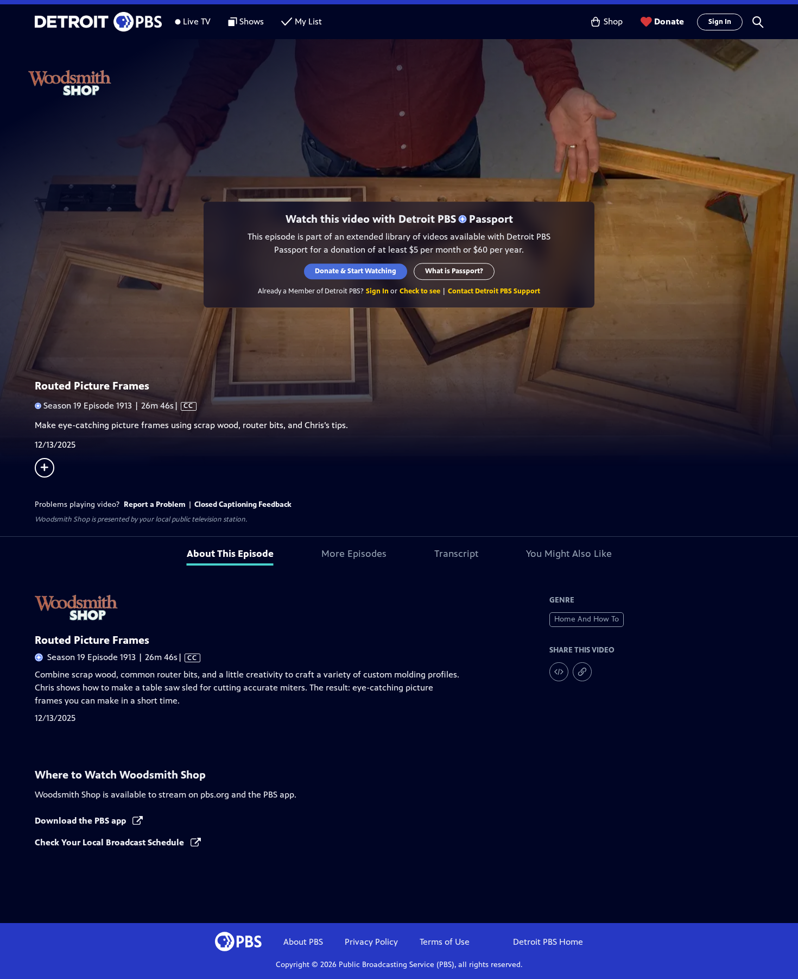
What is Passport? (454, 271)
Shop (613, 21)
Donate (669, 21)
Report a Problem (155, 504)
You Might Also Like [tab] (569, 554)
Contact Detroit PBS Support (494, 291)
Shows (251, 21)
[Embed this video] (558, 671)
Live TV (197, 21)
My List (308, 21)
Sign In (719, 21)
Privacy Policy (371, 942)
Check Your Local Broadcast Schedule (110, 842)
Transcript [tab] (456, 554)
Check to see (420, 291)
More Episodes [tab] (354, 554)
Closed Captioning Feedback (243, 504)
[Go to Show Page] (413, 83)
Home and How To (586, 619)
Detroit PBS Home (548, 942)
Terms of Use (445, 942)
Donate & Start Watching (355, 271)
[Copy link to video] (582, 671)
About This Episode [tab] (230, 554)
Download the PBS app (81, 820)
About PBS (303, 942)
